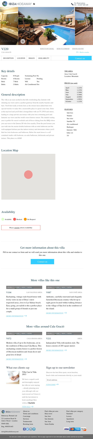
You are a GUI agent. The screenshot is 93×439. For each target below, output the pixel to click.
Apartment (70, 419)
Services (26, 419)
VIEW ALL (26, 407)
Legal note (48, 436)
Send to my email (47, 49)
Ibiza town (48, 414)
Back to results (84, 52)
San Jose (48, 416)
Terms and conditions (30, 414)
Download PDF (78, 49)
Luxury (69, 416)
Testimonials (27, 421)
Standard (69, 414)
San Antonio (49, 419)
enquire (17, 227)
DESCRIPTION (8, 58)
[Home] (17, 3)
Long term (70, 421)
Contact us (80, 58)
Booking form (28, 424)
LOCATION (21, 58)
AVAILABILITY (43, 58)
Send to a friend (63, 49)
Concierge (26, 416)
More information (14, 316)
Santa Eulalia (49, 424)
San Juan (48, 421)
